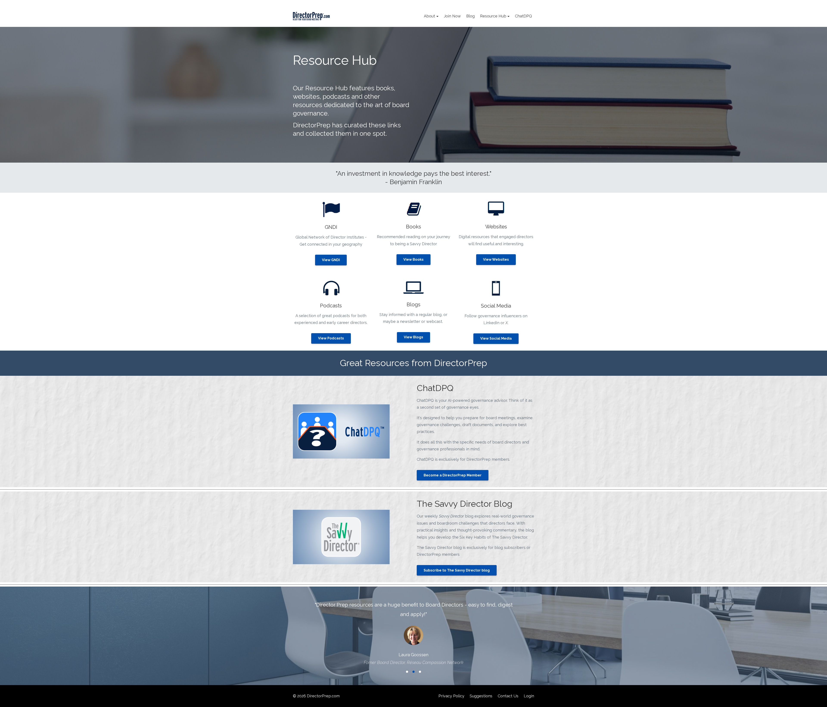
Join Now (452, 16)
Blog (470, 16)
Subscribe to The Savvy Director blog (457, 570)
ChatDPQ (523, 16)
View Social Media (496, 338)
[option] (413, 629)
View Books (413, 259)
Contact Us (508, 696)
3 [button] (420, 672)
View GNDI (331, 260)
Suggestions (481, 696)
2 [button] (413, 672)
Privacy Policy (451, 696)
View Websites (496, 259)
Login (529, 696)
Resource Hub (493, 16)
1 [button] (407, 672)
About (429, 16)
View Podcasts (331, 338)
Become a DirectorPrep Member (453, 475)
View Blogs (413, 337)
